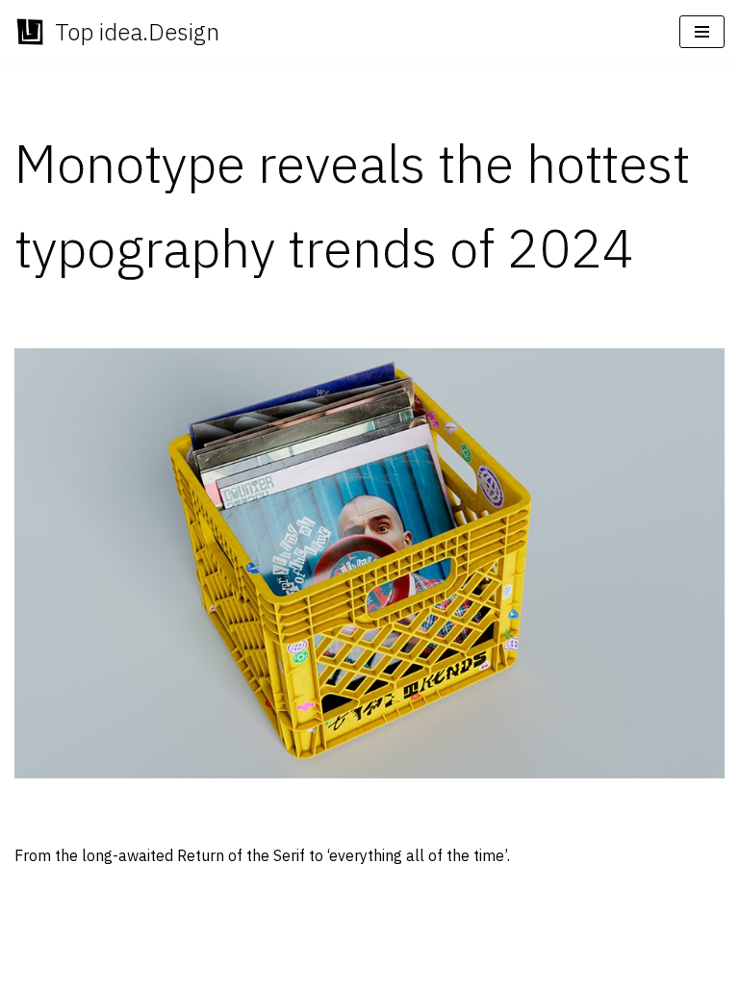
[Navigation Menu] (702, 31)
